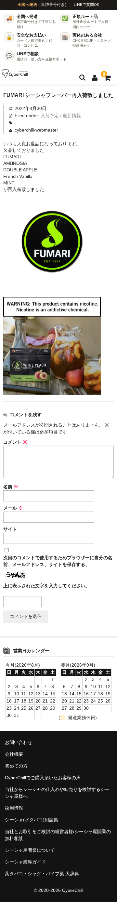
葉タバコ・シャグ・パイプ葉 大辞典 (42, 873)
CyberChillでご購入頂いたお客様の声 (43, 777)
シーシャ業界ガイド (25, 861)
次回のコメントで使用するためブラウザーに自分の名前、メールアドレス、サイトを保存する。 (57, 561)
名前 (10, 486)
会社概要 (14, 754)
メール (13, 508)
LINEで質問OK (86, 4)
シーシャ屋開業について (30, 850)
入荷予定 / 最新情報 (61, 115)
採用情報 (14, 808)
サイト (10, 529)
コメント (15, 442)
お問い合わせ (18, 742)
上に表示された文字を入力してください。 (46, 585)
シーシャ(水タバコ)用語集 (31, 819)
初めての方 (16, 765)
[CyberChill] (15, 73)
